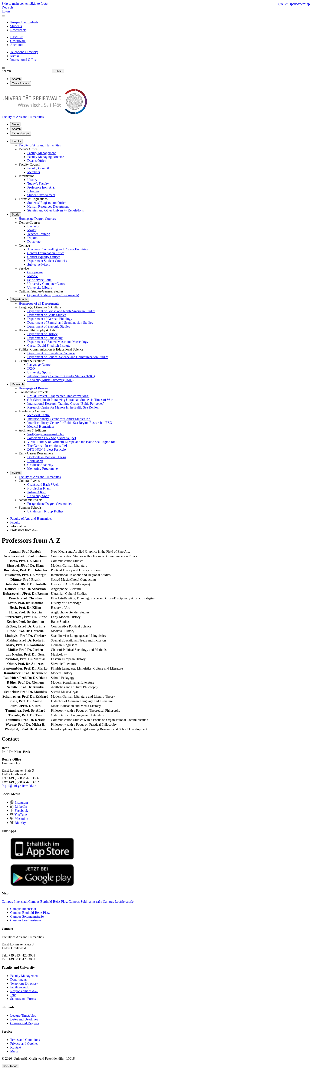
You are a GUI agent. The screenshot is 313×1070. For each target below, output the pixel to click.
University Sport (38, 496)
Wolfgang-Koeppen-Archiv (45, 434)
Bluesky (20, 822)
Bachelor (33, 226)
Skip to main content (16, 3)
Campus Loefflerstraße (25, 920)
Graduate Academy (40, 465)
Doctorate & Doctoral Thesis (46, 457)
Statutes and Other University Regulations (55, 210)
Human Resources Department (48, 206)
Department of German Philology (49, 319)
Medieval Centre (38, 415)
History (32, 180)
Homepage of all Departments (39, 303)
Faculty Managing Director (45, 157)
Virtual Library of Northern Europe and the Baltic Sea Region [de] (71, 442)
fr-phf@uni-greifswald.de (19, 786)
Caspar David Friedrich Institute (48, 345)
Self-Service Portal (39, 280)
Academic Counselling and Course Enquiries (57, 249)
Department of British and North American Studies (61, 311)
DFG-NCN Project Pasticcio (46, 449)
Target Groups (20, 133)
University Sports (39, 372)
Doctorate (33, 241)
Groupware (35, 272)
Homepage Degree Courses (37, 218)
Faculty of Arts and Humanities (40, 145)
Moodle (32, 276)
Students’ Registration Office (46, 202)
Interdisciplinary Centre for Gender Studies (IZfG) (61, 376)
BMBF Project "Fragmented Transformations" (58, 396)
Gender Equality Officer (43, 257)
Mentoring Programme (42, 468)
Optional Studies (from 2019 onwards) (53, 295)
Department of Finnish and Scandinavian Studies (60, 322)
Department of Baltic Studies (46, 315)
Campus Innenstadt (23, 909)
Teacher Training (38, 234)
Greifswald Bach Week (43, 484)
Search (6, 71)
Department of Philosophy (45, 338)
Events (16, 472)
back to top (10, 1066)
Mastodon (21, 818)
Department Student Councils (47, 261)
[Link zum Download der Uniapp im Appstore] (42, 858)
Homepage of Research (34, 388)
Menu (15, 124)
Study (15, 214)
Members (33, 172)
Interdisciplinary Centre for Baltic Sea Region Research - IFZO (69, 422)
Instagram (21, 802)
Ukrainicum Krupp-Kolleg (45, 511)
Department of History (42, 334)
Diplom (32, 238)
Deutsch (7, 7)
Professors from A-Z (41, 187)
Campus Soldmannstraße (27, 916)
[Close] (3, 16)
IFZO (31, 368)
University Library (39, 287)
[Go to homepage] (44, 113)
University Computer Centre (46, 283)
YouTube (20, 814)
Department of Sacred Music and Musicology (57, 341)
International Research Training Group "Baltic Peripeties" (66, 403)
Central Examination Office (45, 253)
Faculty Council (38, 168)
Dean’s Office (36, 160)
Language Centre (38, 364)
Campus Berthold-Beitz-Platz (30, 912)
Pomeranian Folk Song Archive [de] (51, 438)
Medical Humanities (40, 426)
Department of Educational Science (51, 353)
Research (18, 384)
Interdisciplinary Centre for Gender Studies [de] (59, 419)
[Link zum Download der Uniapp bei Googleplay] (42, 885)
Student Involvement (41, 195)
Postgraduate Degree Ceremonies (49, 503)
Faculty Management (41, 153)
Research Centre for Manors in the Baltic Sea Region (63, 407)
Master (31, 230)
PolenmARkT (36, 492)
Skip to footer (39, 3)
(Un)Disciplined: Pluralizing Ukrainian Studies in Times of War (69, 400)
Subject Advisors (38, 264)
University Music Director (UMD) (50, 380)
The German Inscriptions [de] (47, 445)
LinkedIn (20, 806)
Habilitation (35, 461)
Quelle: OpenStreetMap (294, 4)
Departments (20, 299)
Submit (58, 71)
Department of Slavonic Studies (48, 326)
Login (6, 11)
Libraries (33, 191)
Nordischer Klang (39, 488)
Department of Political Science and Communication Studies (67, 357)
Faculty (16, 141)
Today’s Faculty (38, 183)
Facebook (21, 810)
